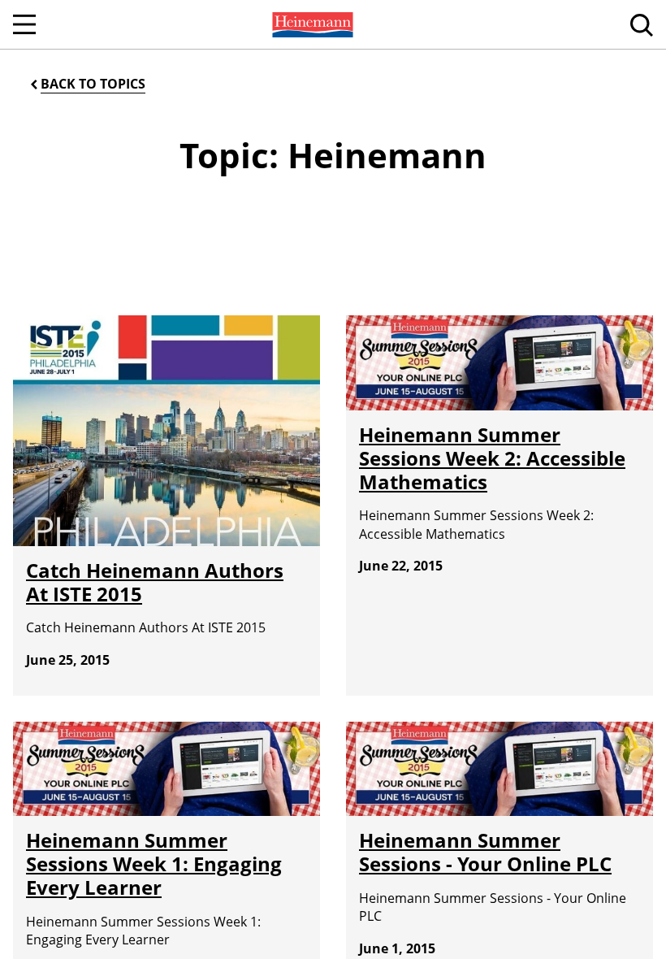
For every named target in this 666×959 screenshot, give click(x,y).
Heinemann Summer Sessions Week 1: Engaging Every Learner (154, 863)
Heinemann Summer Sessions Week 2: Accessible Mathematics (492, 458)
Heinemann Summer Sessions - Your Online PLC (485, 852)
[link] (311, 24)
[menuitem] (311, 24)
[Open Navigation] (24, 24)
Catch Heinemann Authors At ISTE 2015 (154, 582)
